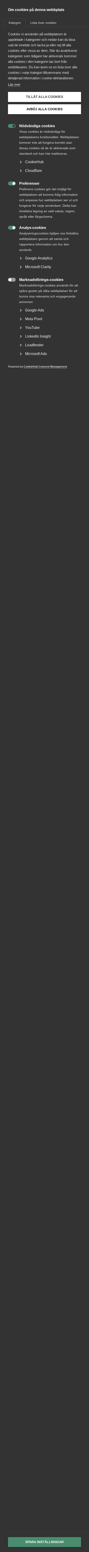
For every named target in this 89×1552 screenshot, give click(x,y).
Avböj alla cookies (44, 109)
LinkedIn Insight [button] (38, 336)
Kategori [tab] (15, 23)
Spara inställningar (44, 1542)
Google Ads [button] (34, 310)
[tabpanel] (44, 207)
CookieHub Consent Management (45, 366)
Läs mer (14, 84)
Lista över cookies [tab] (43, 23)
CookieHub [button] (34, 162)
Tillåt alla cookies (44, 97)
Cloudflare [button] (33, 171)
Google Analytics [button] (38, 258)
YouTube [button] (32, 328)
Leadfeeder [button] (34, 345)
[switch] (9, 125)
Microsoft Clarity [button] (38, 267)
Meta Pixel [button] (33, 319)
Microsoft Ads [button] (36, 354)
